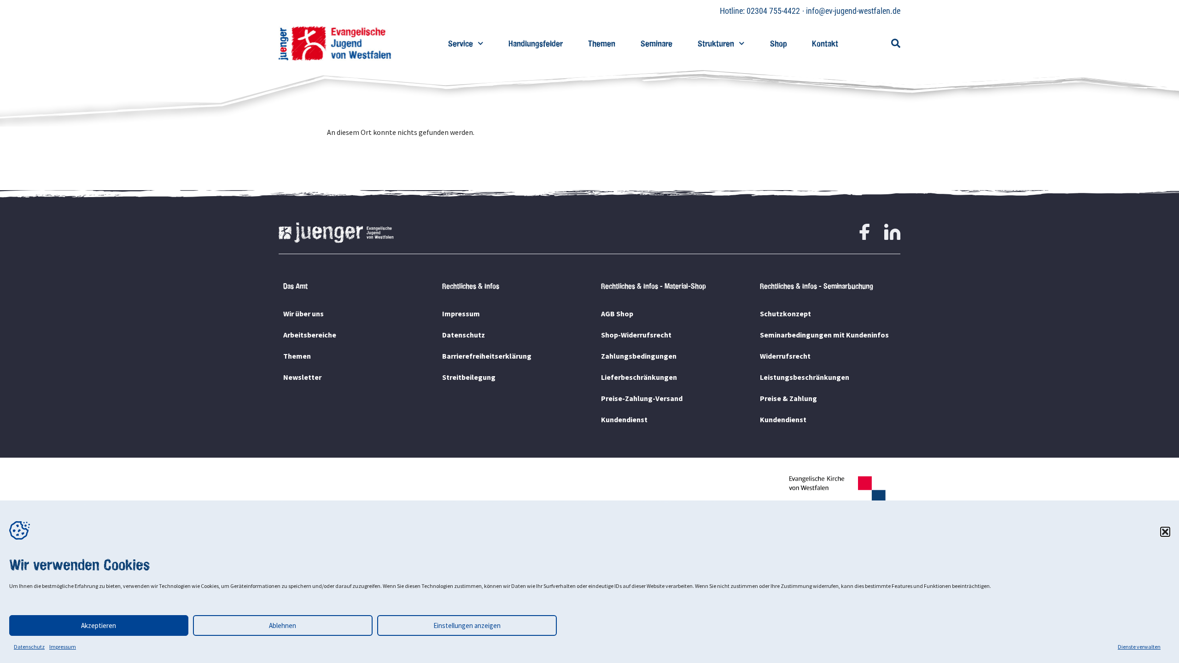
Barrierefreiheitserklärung (486, 356)
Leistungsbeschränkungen (804, 377)
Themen (601, 43)
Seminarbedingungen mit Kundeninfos (824, 334)
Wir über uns (303, 313)
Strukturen (716, 43)
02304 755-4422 (773, 11)
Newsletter (302, 377)
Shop (778, 43)
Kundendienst (624, 419)
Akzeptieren (98, 625)
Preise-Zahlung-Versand (642, 398)
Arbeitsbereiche (309, 334)
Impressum (62, 646)
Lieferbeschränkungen (639, 377)
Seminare (656, 43)
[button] (1165, 531)
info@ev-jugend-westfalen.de (853, 11)
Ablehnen (282, 625)
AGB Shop (617, 313)
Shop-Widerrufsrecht (636, 334)
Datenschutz (29, 646)
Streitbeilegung (469, 377)
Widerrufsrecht (785, 356)
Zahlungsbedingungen (639, 356)
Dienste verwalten (1139, 646)
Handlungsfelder (535, 43)
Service (460, 43)
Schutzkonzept (785, 313)
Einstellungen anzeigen (467, 625)
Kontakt (825, 43)
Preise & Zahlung (788, 398)
